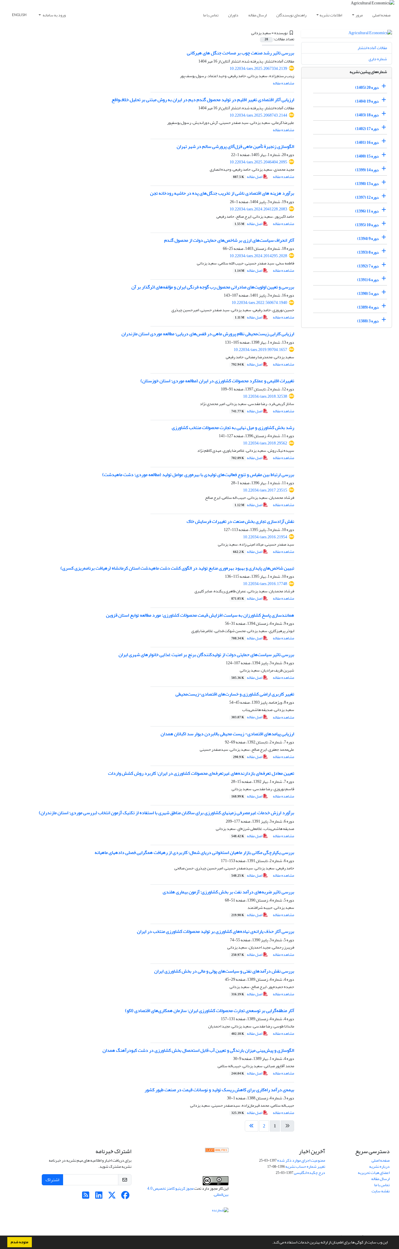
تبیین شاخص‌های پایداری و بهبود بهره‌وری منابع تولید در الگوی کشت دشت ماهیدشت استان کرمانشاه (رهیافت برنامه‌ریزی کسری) (177, 568)
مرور (359, 15)
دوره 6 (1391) (368, 280)
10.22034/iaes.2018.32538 (265, 396)
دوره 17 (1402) (367, 129)
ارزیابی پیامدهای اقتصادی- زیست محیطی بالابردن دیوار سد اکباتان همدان (227, 733)
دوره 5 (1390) (368, 293)
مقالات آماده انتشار (372, 48)
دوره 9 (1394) (368, 239)
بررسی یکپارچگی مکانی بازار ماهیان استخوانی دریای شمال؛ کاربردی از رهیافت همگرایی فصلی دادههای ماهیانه (194, 852)
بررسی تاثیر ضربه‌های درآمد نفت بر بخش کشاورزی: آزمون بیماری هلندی (228, 892)
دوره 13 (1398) (367, 184)
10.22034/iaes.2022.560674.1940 (259, 303)
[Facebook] (125, 1197)
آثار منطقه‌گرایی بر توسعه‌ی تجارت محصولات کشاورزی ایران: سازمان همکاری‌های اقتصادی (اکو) (209, 1010)
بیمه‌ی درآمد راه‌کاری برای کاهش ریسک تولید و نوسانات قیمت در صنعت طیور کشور (219, 1089)
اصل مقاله (248, 177)
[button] (270, 1243)
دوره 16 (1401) (367, 142)
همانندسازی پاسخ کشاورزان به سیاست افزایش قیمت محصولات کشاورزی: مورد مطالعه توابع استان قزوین (200, 615)
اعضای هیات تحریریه (374, 1173)
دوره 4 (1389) (368, 307)
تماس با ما (210, 15)
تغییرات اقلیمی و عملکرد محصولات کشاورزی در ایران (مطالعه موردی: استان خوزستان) (217, 380)
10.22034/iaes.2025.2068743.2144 (258, 115)
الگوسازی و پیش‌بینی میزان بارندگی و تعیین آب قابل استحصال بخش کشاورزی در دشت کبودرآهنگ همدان (198, 1050)
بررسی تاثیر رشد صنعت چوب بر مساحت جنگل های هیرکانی (240, 53)
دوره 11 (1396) (367, 211)
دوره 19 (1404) (367, 101)
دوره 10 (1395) (367, 225)
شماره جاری (378, 59)
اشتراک (52, 1179)
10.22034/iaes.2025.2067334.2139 (258, 68)
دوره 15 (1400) (367, 156)
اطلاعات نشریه (331, 15)
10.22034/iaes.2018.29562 (265, 443)
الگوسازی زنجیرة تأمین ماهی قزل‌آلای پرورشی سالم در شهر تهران (235, 146)
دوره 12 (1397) (367, 197)
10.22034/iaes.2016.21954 (265, 537)
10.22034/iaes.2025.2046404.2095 (258, 162)
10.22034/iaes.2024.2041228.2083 (258, 209)
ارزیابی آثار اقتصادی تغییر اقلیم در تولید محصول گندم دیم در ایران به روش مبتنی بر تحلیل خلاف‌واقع (203, 99)
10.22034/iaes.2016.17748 (265, 584)
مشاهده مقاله (283, 83)
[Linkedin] (99, 1197)
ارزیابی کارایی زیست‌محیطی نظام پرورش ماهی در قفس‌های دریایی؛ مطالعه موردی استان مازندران (208, 333)
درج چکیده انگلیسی (309, 1173)
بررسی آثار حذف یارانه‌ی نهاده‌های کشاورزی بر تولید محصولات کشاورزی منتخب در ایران (215, 931)
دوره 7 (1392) (368, 266)
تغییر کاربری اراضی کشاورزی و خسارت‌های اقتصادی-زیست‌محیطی (235, 694)
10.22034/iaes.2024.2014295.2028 (258, 256)
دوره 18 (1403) (367, 115)
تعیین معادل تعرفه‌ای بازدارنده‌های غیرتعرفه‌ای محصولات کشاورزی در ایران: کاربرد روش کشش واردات (201, 773)
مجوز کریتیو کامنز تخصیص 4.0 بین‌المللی (187, 1191)
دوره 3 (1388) (368, 321)
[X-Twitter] (112, 1197)
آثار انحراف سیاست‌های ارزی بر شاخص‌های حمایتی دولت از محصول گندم (229, 240)
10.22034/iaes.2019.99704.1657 (260, 350)
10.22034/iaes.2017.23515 (265, 490)
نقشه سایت (381, 1191)
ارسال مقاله (257, 15)
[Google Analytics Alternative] (216, 1151)
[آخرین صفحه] (251, 1126)
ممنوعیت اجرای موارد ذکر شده (301, 1160)
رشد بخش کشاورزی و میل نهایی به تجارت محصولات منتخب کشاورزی (233, 427)
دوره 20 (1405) (367, 87)
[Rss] (85, 1197)
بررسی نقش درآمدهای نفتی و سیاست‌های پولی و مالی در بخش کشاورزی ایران (224, 971)
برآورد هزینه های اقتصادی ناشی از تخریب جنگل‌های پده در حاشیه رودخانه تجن (222, 193)
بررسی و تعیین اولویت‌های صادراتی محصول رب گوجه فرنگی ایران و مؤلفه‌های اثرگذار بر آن (212, 287)
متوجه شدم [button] (19, 1241)
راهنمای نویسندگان (291, 15)
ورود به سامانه (54, 15)
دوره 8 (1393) (368, 252)
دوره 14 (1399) (367, 170)
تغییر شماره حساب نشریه (305, 1166)
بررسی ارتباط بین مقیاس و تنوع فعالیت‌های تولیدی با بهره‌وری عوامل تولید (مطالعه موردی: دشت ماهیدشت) (198, 474)
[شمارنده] (220, 1211)
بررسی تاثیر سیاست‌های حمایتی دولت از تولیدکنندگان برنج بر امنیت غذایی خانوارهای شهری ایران (206, 654)
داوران (233, 15)
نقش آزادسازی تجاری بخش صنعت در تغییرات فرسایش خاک (240, 521)
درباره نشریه (379, 1166)
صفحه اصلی (381, 15)
